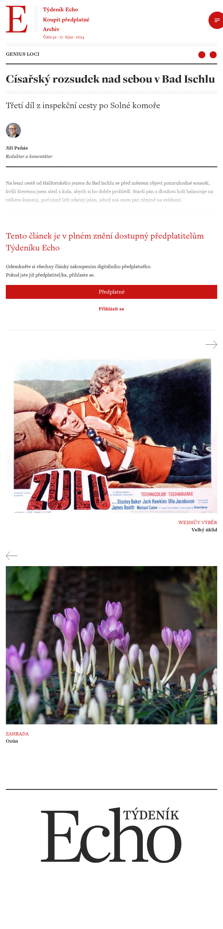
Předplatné (112, 292)
